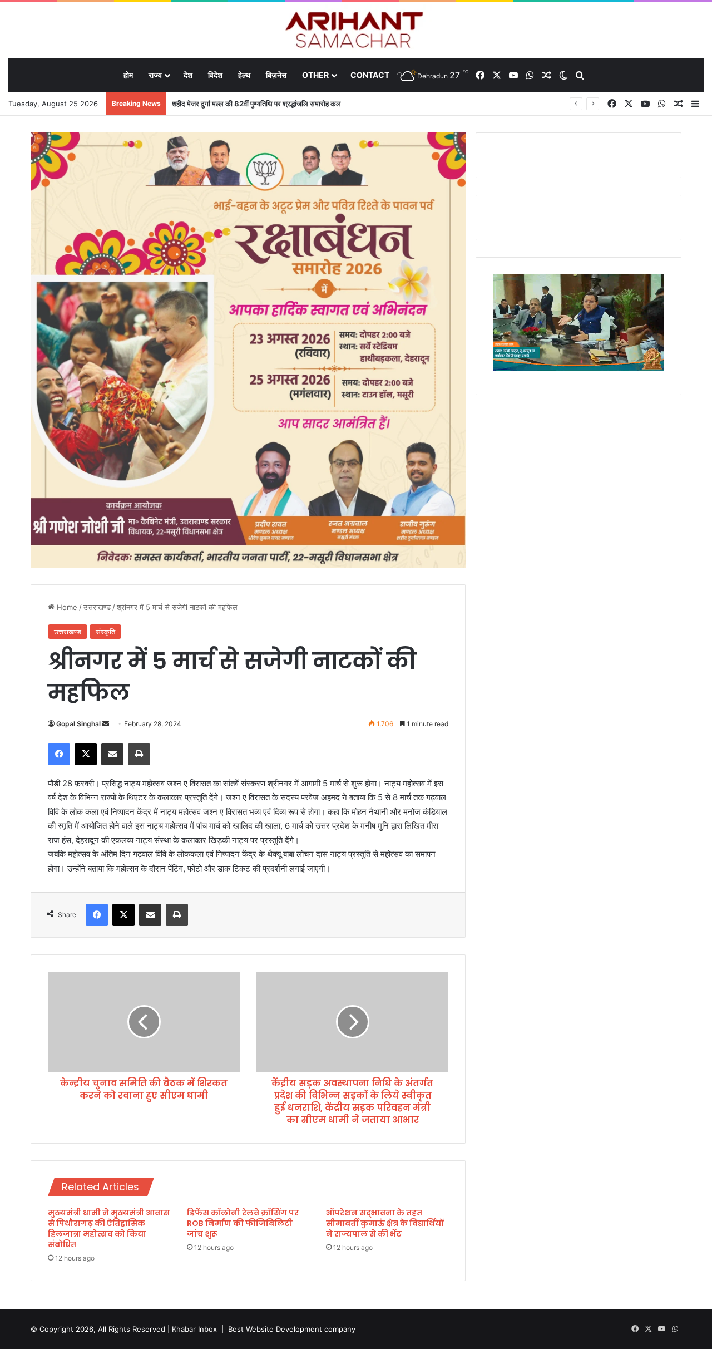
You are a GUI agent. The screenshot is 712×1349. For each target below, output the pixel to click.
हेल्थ (244, 75)
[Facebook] (59, 754)
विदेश (215, 75)
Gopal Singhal (78, 724)
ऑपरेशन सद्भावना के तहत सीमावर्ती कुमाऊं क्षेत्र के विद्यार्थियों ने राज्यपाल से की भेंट (384, 1223)
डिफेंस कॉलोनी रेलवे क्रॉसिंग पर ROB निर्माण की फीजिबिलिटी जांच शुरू (243, 1223)
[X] (86, 754)
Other (315, 75)
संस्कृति (105, 631)
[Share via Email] (112, 754)
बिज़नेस (276, 75)
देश (188, 75)
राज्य (155, 75)
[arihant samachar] (356, 30)
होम (128, 75)
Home (66, 607)
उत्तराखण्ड (97, 607)
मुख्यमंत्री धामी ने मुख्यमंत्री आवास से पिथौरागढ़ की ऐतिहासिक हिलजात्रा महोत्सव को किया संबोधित (109, 1228)
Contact (369, 75)
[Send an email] (105, 724)
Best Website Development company (291, 1329)
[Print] (139, 754)
